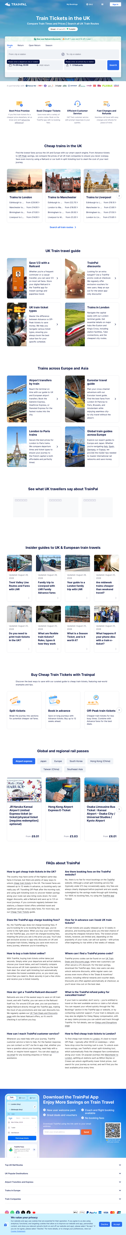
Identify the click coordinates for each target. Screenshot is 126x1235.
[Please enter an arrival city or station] (91, 54)
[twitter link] (23, 1213)
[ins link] (7, 1213)
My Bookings (72, 4)
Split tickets (17, 710)
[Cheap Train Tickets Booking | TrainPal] (16, 4)
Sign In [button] (115, 4)
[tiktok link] (29, 1213)
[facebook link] (18, 1213)
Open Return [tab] (34, 45)
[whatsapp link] (12, 1213)
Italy (106, 446)
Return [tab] (21, 45)
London (96, 1038)
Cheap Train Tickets (20, 912)
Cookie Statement (18, 1231)
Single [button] (10, 45)
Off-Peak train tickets (101, 710)
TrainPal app (108, 895)
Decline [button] (104, 1224)
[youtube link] (34, 1213)
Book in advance (59, 710)
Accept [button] (116, 1224)
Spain (111, 446)
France (102, 449)
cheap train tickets (22, 883)
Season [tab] (49, 45)
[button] (89, 4)
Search (113, 65)
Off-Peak (22, 156)
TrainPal (111, 879)
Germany (91, 449)
